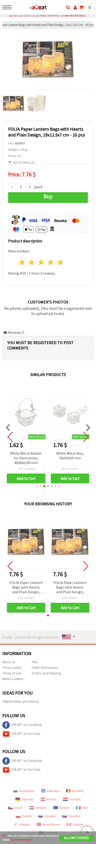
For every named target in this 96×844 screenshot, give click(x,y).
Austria (51, 799)
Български (26, 791)
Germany (27, 799)
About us (8, 662)
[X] (4, 836)
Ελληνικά (53, 791)
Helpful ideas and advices (20, 701)
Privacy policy (12, 667)
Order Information (45, 667)
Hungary (41, 808)
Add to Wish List (24, 162)
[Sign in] (75, 7)
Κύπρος (24, 824)
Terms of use (11, 673)
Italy (85, 808)
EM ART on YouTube (26, 733)
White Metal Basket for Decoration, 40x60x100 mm (26, 458)
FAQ (35, 662)
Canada (78, 824)
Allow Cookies (76, 838)
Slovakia (50, 816)
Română (77, 791)
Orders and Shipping (46, 673)
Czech (18, 808)
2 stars (32, 262)
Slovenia (74, 816)
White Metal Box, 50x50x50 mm (70, 455)
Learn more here (21, 840)
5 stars (60, 262)
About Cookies (13, 679)
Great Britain (51, 824)
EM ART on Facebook (27, 724)
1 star (22, 262)
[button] (37, 486)
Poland (26, 816)
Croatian (75, 799)
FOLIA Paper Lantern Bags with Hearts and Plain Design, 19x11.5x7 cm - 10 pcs (26, 587)
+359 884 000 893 (73, 15)
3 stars (41, 262)
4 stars (50, 262)
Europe (64, 808)
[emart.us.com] (30, 8)
